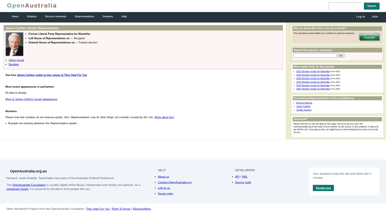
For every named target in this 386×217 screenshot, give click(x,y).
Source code (243, 182)
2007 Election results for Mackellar (313, 89)
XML (245, 176)
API (237, 176)
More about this (164, 117)
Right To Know (121, 208)
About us (163, 176)
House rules (165, 193)
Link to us (164, 187)
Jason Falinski (303, 106)
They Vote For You (98, 208)
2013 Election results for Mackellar (313, 82)
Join (375, 16)
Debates (32, 16)
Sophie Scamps (304, 110)
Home (15, 16)
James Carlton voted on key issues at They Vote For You (52, 75)
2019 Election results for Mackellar (313, 75)
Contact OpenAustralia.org (175, 182)
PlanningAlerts (142, 208)
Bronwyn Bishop (304, 103)
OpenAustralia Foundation (29, 184)
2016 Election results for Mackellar (313, 78)
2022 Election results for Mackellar (313, 71)
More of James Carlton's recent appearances (31, 99)
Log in (360, 16)
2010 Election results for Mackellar (313, 85)
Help (124, 16)
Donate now (323, 187)
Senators (108, 16)
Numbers (14, 64)
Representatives (84, 16)
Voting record (16, 60)
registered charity (17, 188)
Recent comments (55, 16)
